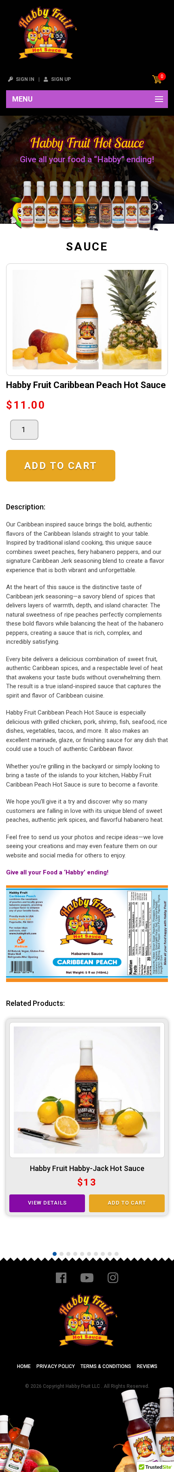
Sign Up (60, 79)
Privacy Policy (55, 1366)
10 (117, 1254)
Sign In (24, 79)
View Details (47, 1203)
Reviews (147, 1366)
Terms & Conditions (106, 1366)
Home (24, 1366)
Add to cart (60, 465)
